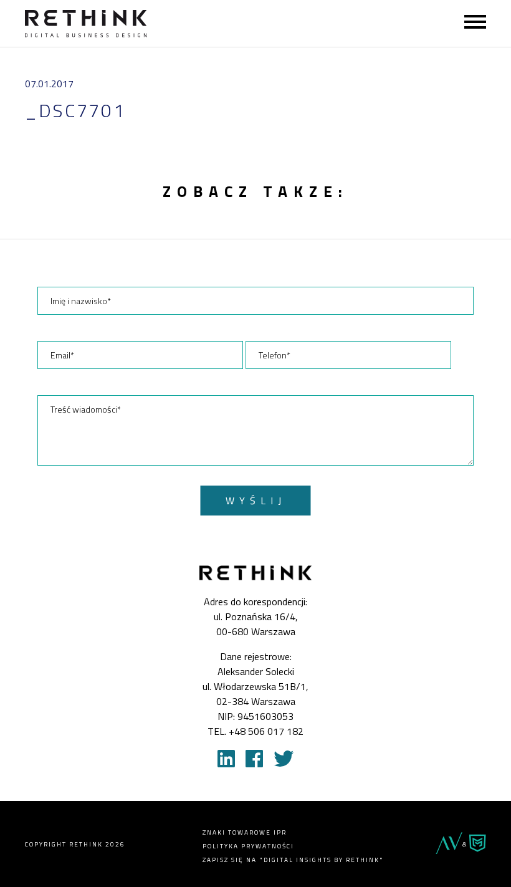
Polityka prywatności (248, 846)
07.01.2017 (49, 83)
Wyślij (256, 500)
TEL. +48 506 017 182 (255, 731)
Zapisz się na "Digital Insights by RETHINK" (293, 860)
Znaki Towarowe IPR (245, 832)
